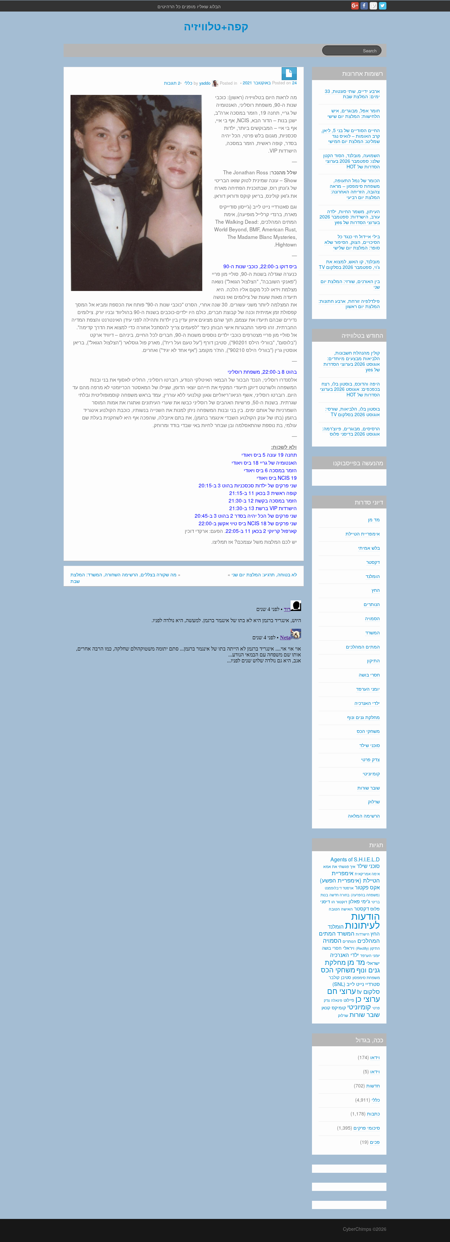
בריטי (375, 901)
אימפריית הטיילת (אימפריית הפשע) (350, 876)
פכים (375, 1142)
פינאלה (336, 1000)
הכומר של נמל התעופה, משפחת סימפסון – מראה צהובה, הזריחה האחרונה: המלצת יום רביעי (355, 188)
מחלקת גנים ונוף (363, 717)
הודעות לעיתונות (362, 920)
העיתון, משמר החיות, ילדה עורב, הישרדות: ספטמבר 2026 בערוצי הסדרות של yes (350, 217)
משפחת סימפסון (366, 977)
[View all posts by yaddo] (215, 83)
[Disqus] (184, 680)
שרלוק (374, 801)
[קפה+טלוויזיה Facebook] (364, 6)
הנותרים (372, 604)
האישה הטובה (341, 908)
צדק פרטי (370, 759)
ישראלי (373, 963)
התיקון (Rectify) (368, 948)
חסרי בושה (369, 674)
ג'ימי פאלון (359, 901)
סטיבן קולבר (340, 977)
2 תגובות (172, 83)
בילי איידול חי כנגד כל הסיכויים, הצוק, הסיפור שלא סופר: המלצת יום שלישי (352, 242)
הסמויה (372, 618)
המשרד (372, 632)
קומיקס (339, 1007)
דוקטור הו (339, 901)
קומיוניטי (371, 773)
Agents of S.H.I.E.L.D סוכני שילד (355, 862)
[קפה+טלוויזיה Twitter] (382, 6)
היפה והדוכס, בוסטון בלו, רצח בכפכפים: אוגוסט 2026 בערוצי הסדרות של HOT (350, 389)
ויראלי (348, 947)
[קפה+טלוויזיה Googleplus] (355, 6)
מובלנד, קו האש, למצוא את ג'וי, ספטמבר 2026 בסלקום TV (349, 264)
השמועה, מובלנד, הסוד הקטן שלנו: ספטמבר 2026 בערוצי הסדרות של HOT (351, 161)
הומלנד (373, 576)
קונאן (326, 1007)
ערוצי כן (367, 998)
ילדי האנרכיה (367, 703)
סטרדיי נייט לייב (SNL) (356, 983)
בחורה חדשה (339, 894)
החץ (376, 590)
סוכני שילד (369, 745)
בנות (324, 895)
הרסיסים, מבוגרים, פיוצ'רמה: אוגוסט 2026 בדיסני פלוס (351, 431)
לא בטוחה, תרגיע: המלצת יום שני (264, 574)
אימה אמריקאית (367, 873)
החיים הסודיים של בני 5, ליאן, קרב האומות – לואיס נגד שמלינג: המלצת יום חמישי (350, 136)
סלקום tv (368, 991)
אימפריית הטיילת (363, 533)
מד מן (374, 519)
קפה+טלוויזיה (216, 26)
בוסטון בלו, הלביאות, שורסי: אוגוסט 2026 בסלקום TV (352, 411)
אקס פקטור (367, 887)
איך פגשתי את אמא (339, 866)
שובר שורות (368, 787)
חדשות (373, 1085)
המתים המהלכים (363, 646)
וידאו (375, 1057)
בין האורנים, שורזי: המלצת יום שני (350, 284)
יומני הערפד (368, 688)
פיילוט (349, 1000)
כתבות (373, 1113)
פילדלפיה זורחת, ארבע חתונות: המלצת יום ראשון (349, 304)
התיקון (373, 660)
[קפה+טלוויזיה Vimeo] (373, 6)
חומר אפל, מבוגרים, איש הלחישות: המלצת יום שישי (353, 113)
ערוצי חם (341, 990)
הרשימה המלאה (364, 815)
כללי (188, 83)
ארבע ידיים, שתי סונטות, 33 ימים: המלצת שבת (352, 94)
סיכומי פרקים (366, 1127)
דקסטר (373, 562)
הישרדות (362, 934)
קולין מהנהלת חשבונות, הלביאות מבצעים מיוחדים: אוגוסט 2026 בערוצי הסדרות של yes (351, 360)
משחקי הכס (368, 731)
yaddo (205, 83)
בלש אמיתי (369, 547)
